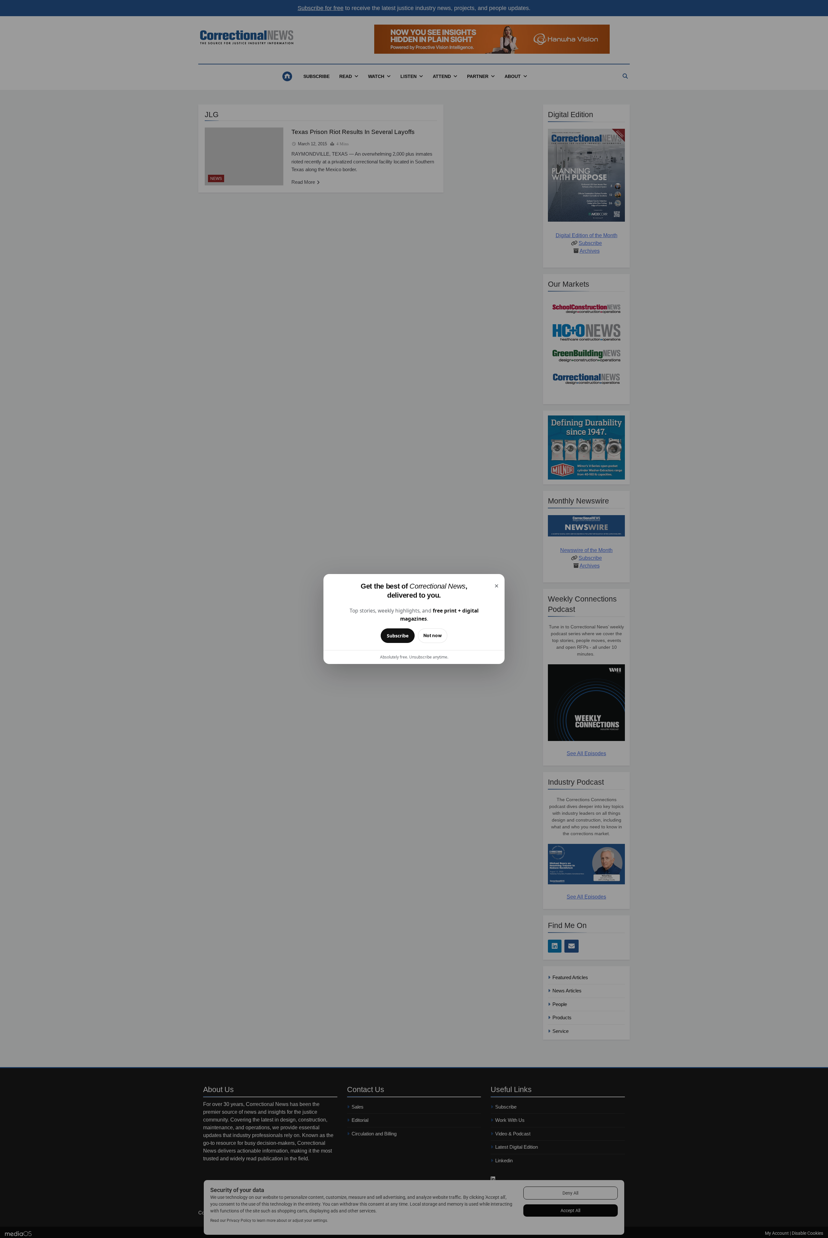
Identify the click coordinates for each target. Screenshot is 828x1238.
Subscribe (398, 636)
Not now (432, 635)
